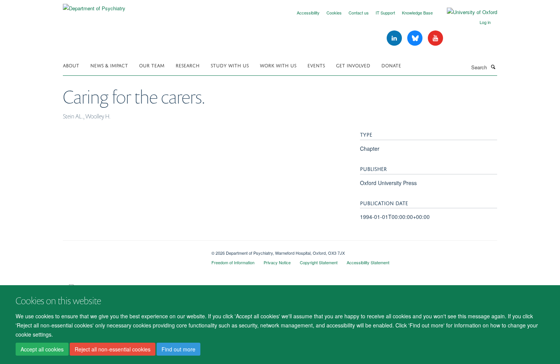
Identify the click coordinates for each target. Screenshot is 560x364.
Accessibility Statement (368, 262)
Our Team (152, 65)
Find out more (178, 349)
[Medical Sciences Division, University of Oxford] (131, 250)
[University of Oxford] (466, 12)
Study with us (230, 65)
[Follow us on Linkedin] (395, 38)
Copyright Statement (319, 262)
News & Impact (109, 65)
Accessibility (308, 13)
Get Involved (353, 65)
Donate (391, 65)
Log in (485, 22)
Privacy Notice (277, 262)
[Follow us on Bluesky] (415, 38)
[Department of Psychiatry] (94, 5)
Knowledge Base (417, 13)
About (71, 65)
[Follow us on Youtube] (435, 38)
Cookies (334, 13)
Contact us (359, 13)
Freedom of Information (232, 262)
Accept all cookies (42, 349)
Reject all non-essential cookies (112, 349)
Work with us (278, 65)
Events (316, 65)
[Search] (493, 66)
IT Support (385, 13)
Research (188, 65)
